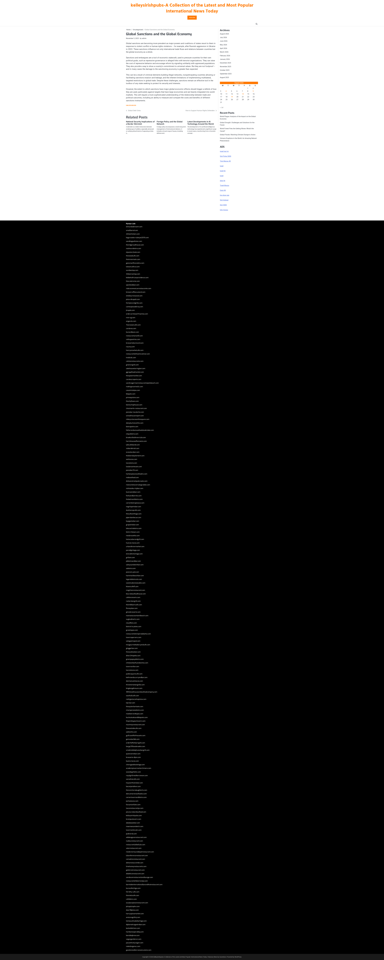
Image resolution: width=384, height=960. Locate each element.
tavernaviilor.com (132, 666)
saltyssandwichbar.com (135, 565)
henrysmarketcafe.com (134, 350)
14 (243, 94)
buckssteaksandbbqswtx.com (137, 717)
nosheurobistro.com (133, 248)
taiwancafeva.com (133, 267)
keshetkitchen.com (133, 928)
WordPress (238, 957)
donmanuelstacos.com (134, 681)
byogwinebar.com (132, 521)
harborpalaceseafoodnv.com (136, 474)
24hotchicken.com (133, 234)
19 (232, 97)
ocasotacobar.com (132, 452)
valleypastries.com (133, 339)
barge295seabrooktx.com (135, 746)
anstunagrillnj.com (133, 917)
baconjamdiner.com (133, 786)
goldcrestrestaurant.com (135, 870)
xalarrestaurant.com (133, 848)
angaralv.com (131, 321)
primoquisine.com (132, 397)
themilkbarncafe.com (134, 605)
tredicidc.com (131, 358)
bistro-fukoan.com (133, 532)
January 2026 (225, 59)
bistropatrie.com (132, 427)
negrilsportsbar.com (133, 507)
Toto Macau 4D (225, 161)
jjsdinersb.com (131, 834)
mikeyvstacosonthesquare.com (137, 419)
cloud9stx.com (131, 623)
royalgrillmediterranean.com (137, 775)
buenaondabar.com (133, 492)
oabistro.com (131, 568)
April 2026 (223, 48)
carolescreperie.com (133, 379)
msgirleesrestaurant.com (135, 590)
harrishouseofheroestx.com (136, 441)
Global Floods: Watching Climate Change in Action (237, 135)
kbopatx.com (130, 394)
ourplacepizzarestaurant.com (137, 903)
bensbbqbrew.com (133, 935)
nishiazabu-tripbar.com (134, 488)
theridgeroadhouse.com (135, 245)
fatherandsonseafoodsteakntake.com (140, 430)
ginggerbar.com (132, 648)
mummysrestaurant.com (135, 725)
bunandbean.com (132, 332)
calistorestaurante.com (134, 361)
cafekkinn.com (131, 899)
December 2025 (225, 63)
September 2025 (226, 74)
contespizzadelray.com (134, 307)
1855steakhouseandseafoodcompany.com (141, 692)
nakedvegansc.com (133, 946)
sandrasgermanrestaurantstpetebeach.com (142, 383)
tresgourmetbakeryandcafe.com (138, 645)
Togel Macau (224, 185)
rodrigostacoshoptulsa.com (136, 699)
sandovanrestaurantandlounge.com (139, 877)
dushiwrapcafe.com (133, 510)
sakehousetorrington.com (135, 368)
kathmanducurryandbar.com (136, 677)
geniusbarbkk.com (133, 739)
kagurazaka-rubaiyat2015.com (137, 238)
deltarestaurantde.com (134, 863)
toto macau (224, 210)
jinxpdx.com (130, 310)
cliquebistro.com (132, 434)
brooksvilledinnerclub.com (136, 437)
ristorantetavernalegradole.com (138, 485)
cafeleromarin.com (133, 597)
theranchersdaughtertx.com (136, 790)
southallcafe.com (132, 696)
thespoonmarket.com (134, 376)
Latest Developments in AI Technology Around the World (200, 122)
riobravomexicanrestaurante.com (138, 288)
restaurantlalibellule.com (135, 845)
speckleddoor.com (132, 285)
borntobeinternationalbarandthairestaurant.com (144, 884)
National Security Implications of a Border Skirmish (140, 122)
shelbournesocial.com (134, 296)
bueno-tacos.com (132, 761)
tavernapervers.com (133, 637)
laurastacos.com (132, 670)
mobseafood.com (132, 477)
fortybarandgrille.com (134, 303)
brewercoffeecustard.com (135, 292)
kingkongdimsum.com (134, 688)
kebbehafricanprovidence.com (137, 278)
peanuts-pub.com (132, 572)
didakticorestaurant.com (135, 874)
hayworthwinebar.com (134, 783)
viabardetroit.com (132, 448)
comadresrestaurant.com (135, 859)
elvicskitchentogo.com (134, 554)
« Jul (221, 107)
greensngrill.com (132, 365)
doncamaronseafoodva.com (136, 794)
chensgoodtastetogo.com (135, 765)
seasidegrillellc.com (133, 772)
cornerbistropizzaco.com (135, 503)
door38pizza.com (132, 910)
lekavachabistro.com (133, 528)
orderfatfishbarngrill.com (135, 743)
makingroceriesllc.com (134, 387)
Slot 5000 (223, 205)
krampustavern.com (133, 819)
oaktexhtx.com (131, 732)
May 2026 (223, 45)
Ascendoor (222, 957)
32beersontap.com (133, 274)
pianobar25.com (132, 470)
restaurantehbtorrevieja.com (137, 881)
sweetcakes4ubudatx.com (135, 583)
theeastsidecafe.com (133, 728)
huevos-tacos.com (133, 543)
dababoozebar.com (133, 823)
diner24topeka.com (133, 656)
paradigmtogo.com (133, 550)
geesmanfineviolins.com (135, 263)
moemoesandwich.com (134, 826)
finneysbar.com (132, 608)
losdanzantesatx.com (134, 467)
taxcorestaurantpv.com (134, 808)
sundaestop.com (132, 270)
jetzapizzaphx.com (133, 906)
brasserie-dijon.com (133, 757)
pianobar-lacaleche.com (135, 412)
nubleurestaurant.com (134, 841)
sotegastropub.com (133, 641)
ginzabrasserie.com (133, 612)
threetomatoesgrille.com (135, 685)
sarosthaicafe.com (133, 779)
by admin (143, 38)
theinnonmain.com (133, 259)
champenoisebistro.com (135, 710)
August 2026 (224, 34)
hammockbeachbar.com (135, 576)
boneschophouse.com (134, 405)
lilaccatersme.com (133, 281)
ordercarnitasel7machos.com (137, 314)
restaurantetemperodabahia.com (138, 634)
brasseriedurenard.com (135, 343)
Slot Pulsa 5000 (225, 156)
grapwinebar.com (132, 525)
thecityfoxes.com (132, 401)
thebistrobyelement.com (135, 456)
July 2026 (223, 37)
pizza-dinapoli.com (133, 299)
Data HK (223, 190)
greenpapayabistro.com (135, 659)
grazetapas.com (132, 630)
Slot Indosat (224, 200)
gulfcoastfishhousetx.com (135, 735)
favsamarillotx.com (133, 805)
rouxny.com (130, 347)
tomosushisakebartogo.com (136, 921)
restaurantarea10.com (134, 336)
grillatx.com (130, 557)
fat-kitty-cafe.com (132, 892)
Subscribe (192, 17)
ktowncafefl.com (132, 586)
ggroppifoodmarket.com (135, 372)
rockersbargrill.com (133, 601)
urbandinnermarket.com (135, 546)
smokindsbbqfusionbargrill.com (138, 750)
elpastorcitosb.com (133, 252)
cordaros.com (131, 328)
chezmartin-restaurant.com (136, 408)
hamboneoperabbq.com (135, 932)
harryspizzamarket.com (135, 914)
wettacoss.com (131, 459)
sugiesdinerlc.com (133, 619)
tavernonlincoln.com (134, 830)
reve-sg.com (130, 318)
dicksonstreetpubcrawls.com (136, 481)
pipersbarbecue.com (133, 517)
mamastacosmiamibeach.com (137, 616)
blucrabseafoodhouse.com (136, 594)
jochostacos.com (132, 801)
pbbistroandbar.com (133, 561)
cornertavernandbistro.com (136, 797)
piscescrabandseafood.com (136, 812)
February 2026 (225, 56)
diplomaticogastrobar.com (135, 924)
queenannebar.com (133, 754)
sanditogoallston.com (134, 241)
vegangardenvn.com (133, 939)
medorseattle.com (133, 536)
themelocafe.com (132, 895)
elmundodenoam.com (134, 227)
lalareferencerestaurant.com (137, 855)
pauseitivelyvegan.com (134, 943)
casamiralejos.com (133, 390)
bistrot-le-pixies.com (133, 626)
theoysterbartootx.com (134, 706)
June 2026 (223, 41)
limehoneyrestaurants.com (136, 866)
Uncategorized (131, 105)
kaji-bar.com (130, 703)
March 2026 (224, 52)
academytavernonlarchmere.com (138, 768)
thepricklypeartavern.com (135, 721)
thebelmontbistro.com (134, 499)
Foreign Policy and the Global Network (169, 122)
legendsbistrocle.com (134, 579)
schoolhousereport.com (135, 416)
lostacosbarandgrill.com (135, 539)
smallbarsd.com (132, 230)
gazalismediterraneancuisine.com (138, 950)
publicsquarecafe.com (134, 674)
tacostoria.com (131, 463)
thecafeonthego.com (133, 514)
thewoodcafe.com (132, 256)
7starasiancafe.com (133, 325)
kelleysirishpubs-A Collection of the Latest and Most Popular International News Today (192, 8)
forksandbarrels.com (134, 496)
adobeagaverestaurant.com (136, 837)
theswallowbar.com (133, 652)
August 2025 (224, 77)
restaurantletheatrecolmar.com (138, 354)
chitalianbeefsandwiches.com (137, 663)
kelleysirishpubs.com (134, 815)
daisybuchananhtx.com (134, 423)
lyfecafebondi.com (133, 445)
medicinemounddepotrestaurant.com (140, 852)
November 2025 (225, 67)
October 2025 (224, 70)
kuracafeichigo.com (133, 888)
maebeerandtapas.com (134, 714)
